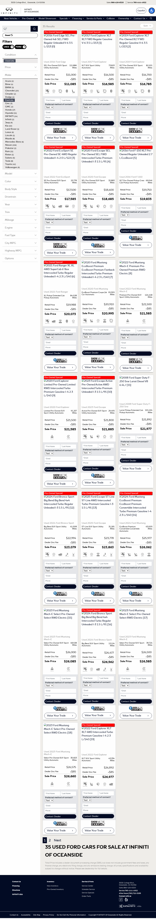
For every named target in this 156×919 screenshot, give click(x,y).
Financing (16, 886)
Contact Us (16, 881)
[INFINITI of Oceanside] (20, 10)
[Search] (34, 29)
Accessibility (26, 915)
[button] (152, 11)
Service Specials (88, 893)
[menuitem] (21, 60)
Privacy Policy (49, 915)
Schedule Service (88, 889)
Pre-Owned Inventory (55, 889)
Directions (16, 890)
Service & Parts (88, 881)
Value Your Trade (56, 137)
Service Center (87, 886)
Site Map (37, 915)
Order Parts (86, 896)
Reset (8, 35)
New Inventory (52, 886)
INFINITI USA (17, 894)
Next (57, 840)
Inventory (50, 881)
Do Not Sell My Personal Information (71, 915)
